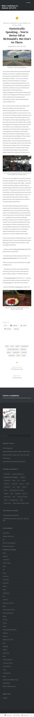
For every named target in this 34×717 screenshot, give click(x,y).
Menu (29, 2)
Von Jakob (8, 282)
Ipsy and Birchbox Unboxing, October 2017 (14, 461)
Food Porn (6, 483)
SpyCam (25, 493)
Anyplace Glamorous (10, 23)
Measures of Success (8, 603)
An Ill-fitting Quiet (7, 448)
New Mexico (24, 346)
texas (18, 355)
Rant (12, 493)
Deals (20, 23)
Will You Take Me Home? (9, 686)
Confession (7, 480)
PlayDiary (5, 633)
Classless (22, 477)
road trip (24, 352)
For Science (6, 579)
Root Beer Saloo (10, 278)
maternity (5, 599)
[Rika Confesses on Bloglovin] (9, 428)
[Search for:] (17, 435)
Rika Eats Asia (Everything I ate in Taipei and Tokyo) (16, 455)
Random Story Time (8, 639)
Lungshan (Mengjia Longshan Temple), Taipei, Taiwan (16, 451)
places (9, 352)
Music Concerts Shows (9, 609)
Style (13, 496)
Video (21, 500)
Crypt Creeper (7, 563)
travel (23, 355)
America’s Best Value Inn (10, 258)
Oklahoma (23, 349)
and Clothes (7, 474)
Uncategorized (13, 500)
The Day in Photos (22, 496)
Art (4, 539)
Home (27, 483)
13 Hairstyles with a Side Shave (11, 515)
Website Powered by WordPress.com (17, 713)
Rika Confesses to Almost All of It (10, 6)
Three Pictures (7, 666)
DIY (18, 480)
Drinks (25, 23)
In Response (7, 487)
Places (14, 25)
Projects (6, 493)
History (22, 483)
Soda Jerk (19, 287)
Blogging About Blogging (11, 477)
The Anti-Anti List (7, 659)
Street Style (7, 496)
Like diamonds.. (7, 458)
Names (4, 616)
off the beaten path (13, 349)
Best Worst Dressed (8, 546)
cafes (7, 346)
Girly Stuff (14, 483)
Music (18, 487)
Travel (19, 25)
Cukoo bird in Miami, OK (21, 249)
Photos (24, 487)
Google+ (5, 698)
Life (29, 23)
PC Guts (5, 619)
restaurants (16, 352)
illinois (17, 346)
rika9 (14, 46)
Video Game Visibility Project (21, 503)
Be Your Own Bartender (9, 543)
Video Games (7, 503)
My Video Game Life (8, 613)
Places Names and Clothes (16, 490)
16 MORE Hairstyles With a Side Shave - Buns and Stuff (16, 519)
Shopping (17, 493)
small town (11, 355)
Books (4, 553)
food (12, 346)
